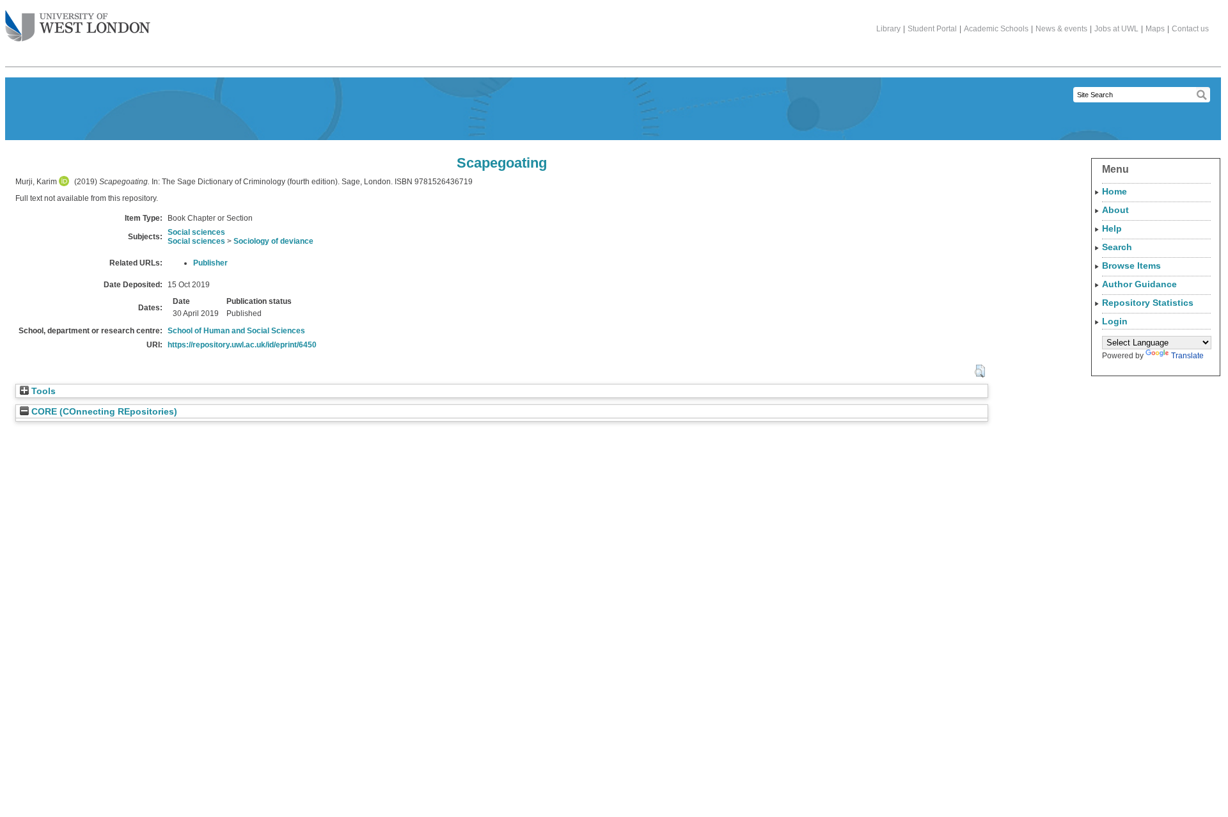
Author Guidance (1139, 284)
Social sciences (196, 232)
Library (888, 28)
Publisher (210, 262)
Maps (1155, 28)
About (1115, 210)
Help (1112, 228)
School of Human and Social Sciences (236, 330)
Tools (42, 391)
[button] (979, 371)
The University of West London (78, 27)
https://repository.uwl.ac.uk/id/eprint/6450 (242, 344)
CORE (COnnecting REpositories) (103, 411)
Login (1115, 321)
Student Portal (932, 28)
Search (1117, 247)
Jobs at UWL (1116, 28)
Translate (1187, 355)
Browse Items (1131, 265)
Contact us (1190, 28)
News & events (1061, 28)
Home (1114, 191)
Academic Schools (996, 28)
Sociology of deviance (273, 241)
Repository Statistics (1147, 302)
